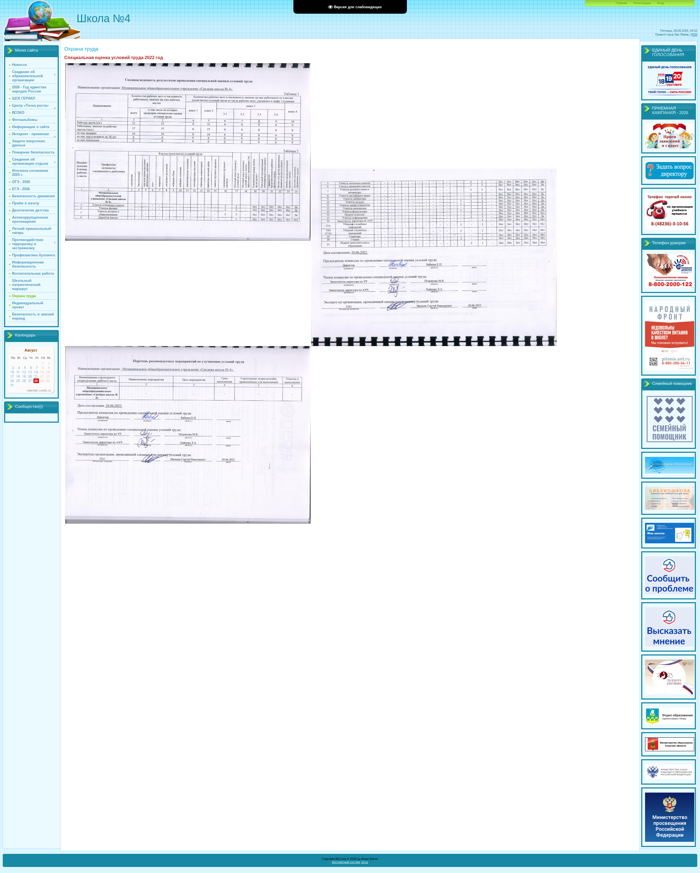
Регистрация (642, 3)
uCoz (364, 862)
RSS (694, 34)
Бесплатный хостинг (346, 862)
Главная (621, 3)
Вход (660, 3)
